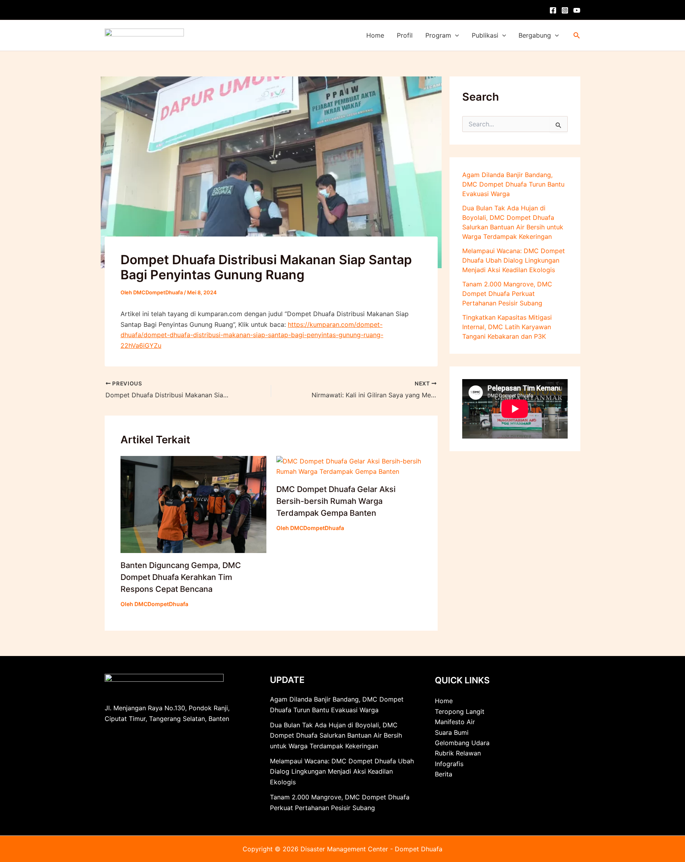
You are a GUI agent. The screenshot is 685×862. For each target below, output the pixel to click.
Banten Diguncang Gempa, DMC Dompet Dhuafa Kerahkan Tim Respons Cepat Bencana (181, 577)
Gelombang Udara (462, 743)
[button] (455, 35)
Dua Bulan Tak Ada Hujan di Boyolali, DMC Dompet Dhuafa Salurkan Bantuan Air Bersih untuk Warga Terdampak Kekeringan (336, 735)
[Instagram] (564, 10)
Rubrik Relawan (458, 753)
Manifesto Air (455, 722)
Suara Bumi (452, 732)
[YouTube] (576, 10)
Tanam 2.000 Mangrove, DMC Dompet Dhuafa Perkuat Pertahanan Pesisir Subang (507, 293)
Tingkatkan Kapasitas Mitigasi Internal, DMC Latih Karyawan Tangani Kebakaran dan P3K (507, 326)
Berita (443, 774)
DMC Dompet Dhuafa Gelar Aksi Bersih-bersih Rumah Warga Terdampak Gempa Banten (336, 501)
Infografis (449, 764)
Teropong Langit (459, 711)
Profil (405, 35)
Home (375, 35)
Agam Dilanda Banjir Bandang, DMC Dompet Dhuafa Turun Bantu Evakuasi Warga (513, 184)
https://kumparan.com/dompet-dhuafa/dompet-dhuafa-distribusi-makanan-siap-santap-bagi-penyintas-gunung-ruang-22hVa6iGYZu (252, 334)
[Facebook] (553, 10)
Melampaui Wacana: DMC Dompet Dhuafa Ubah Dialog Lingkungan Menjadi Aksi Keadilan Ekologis (513, 260)
